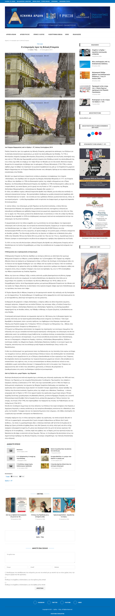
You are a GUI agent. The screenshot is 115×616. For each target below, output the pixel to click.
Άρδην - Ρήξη (33, 50)
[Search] (109, 34)
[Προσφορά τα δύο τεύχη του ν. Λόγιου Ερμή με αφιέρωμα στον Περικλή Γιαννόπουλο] (85, 88)
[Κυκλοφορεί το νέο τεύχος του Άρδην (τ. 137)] (85, 102)
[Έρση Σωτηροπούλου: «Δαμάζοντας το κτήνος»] (64, 505)
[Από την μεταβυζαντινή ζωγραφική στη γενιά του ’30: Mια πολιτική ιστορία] (16, 505)
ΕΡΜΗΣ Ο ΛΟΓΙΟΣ (39, 34)
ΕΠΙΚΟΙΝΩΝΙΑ (54, 1)
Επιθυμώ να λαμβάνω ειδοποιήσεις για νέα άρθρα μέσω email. (25, 585)
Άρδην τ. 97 (8, 481)
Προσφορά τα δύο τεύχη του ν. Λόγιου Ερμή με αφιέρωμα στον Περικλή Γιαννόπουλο (100, 89)
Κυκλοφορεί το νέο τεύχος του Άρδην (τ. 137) (101, 101)
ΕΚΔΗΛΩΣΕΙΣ (77, 34)
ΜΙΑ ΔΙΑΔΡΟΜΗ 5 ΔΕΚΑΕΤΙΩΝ (24, 1)
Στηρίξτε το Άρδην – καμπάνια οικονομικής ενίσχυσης (99, 52)
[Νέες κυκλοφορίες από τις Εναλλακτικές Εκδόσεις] (85, 64)
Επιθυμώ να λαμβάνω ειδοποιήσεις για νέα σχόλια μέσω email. (25, 580)
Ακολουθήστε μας (85, 118)
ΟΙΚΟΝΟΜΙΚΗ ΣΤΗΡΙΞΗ (64, 1)
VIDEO (67, 34)
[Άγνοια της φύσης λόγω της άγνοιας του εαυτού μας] (45, 450)
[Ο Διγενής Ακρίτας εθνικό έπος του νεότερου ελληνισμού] (45, 466)
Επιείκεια (19, 449)
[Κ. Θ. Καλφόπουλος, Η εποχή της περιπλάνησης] (11, 458)
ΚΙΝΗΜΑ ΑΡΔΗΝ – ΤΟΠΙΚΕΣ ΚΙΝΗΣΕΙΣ (41, 1)
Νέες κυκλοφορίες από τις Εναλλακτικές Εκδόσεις (101, 62)
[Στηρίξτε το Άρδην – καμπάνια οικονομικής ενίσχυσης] (85, 52)
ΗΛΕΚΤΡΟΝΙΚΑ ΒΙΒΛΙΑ (55, 34)
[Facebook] (106, 1)
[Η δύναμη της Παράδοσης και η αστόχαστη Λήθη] (40, 505)
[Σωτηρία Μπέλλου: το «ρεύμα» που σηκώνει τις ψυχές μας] (45, 458)
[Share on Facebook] (38, 487)
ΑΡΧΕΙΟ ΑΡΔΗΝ (11, 34)
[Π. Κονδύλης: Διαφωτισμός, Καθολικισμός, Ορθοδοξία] (11, 466)
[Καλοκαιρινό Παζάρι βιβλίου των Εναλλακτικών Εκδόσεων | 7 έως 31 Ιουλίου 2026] (85, 75)
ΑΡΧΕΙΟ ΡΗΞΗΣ (25, 34)
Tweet (8, 476)
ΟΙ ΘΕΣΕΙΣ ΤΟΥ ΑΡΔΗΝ (10, 1)
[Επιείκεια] (11, 450)
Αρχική (7, 40)
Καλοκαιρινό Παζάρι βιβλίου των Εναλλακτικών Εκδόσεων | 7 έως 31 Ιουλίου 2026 (101, 75)
